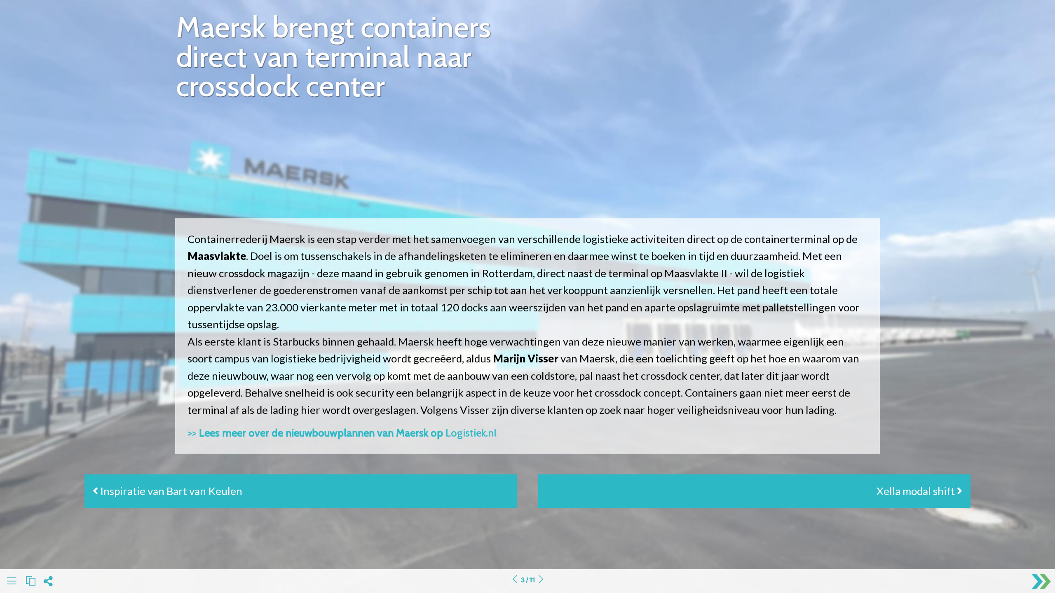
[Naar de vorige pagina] (514, 580)
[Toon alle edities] (30, 581)
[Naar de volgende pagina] (540, 580)
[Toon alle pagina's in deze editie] (11, 582)
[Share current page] (48, 583)
